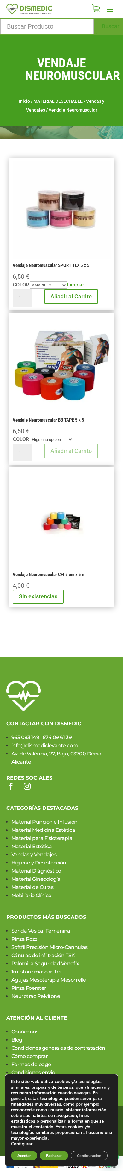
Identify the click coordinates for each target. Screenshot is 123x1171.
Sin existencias (38, 596)
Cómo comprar (29, 1056)
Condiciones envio (33, 1073)
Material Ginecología (36, 879)
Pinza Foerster (28, 988)
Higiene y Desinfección (38, 863)
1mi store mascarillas (36, 972)
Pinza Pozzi (24, 939)
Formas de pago (31, 1064)
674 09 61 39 (57, 737)
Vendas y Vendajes (34, 855)
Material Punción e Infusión (44, 822)
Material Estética (31, 846)
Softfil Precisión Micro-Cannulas (49, 947)
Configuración (89, 1155)
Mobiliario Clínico (31, 895)
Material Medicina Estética (43, 830)
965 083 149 (25, 737)
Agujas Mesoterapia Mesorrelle (48, 980)
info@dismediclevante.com (44, 746)
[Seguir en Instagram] (27, 786)
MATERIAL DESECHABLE (58, 101)
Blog (16, 1040)
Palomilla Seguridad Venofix (45, 964)
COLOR (21, 285)
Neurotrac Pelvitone (35, 996)
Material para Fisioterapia (42, 838)
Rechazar (54, 1155)
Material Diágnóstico (36, 871)
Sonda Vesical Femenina (40, 931)
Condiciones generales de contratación (58, 1048)
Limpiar (75, 285)
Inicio (24, 101)
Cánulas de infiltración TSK (43, 955)
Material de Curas (32, 887)
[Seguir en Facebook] (11, 786)
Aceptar (24, 1155)
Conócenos (24, 1032)
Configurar (21, 1144)
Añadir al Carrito (71, 296)
